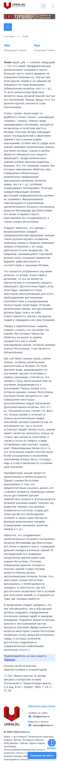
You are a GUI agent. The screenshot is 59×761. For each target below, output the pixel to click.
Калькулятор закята (42, 755)
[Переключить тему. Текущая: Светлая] (43, 6)
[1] (28, 649)
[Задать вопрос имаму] (52, 744)
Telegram (9, 659)
